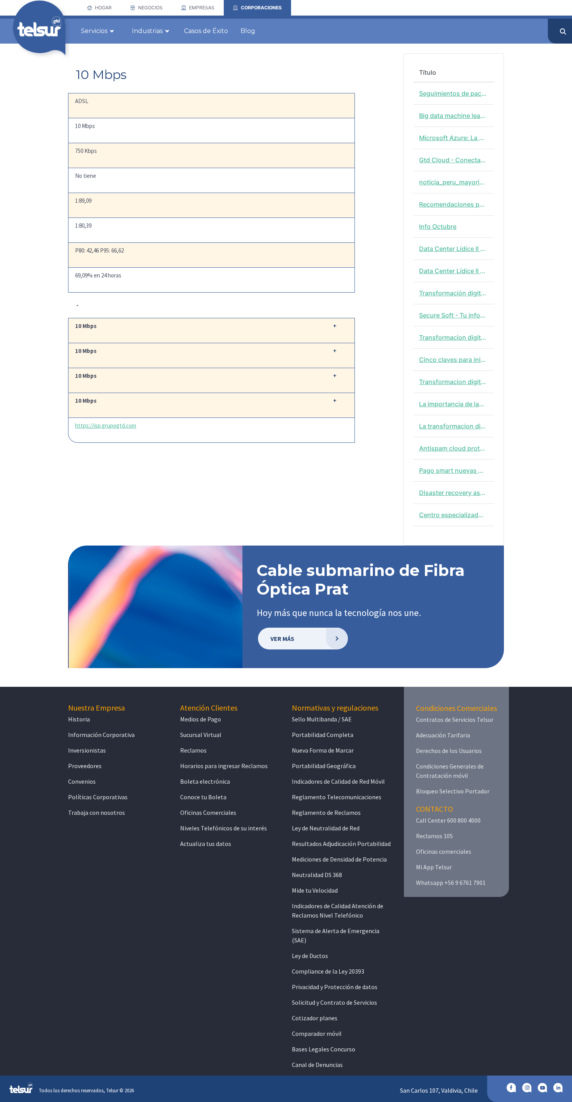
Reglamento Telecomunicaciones (336, 797)
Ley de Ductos (310, 956)
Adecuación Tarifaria (443, 735)
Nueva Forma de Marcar (323, 750)
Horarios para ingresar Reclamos (224, 766)
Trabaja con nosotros (96, 812)
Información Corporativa (101, 735)
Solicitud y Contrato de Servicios (334, 1002)
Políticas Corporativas (98, 797)
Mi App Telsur (434, 867)
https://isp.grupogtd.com (105, 425)
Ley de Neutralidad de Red (326, 828)
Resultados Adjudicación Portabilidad (341, 844)
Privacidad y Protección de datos (334, 987)
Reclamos (193, 750)
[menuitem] (99, 8)
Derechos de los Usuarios (449, 751)
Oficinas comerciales (443, 851)
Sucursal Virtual (200, 735)
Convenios (82, 781)
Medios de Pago (200, 719)
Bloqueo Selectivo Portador (453, 791)
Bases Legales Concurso (323, 1049)
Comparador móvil (317, 1033)
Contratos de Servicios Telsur (454, 719)
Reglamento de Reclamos (326, 812)
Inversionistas (87, 750)
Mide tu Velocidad (315, 890)
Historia (79, 719)
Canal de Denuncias (317, 1065)
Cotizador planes (314, 1018)
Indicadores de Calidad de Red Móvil (338, 781)
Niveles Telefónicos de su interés (223, 828)
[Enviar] (563, 31)
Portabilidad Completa (322, 735)
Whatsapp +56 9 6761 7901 (451, 882)
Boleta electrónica (205, 781)
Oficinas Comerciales (208, 812)
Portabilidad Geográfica (324, 766)
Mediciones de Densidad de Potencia (339, 859)
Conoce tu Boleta (203, 797)
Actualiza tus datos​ (205, 844)
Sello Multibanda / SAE (322, 719)
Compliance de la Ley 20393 (328, 971)
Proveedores (85, 766)
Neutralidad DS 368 (317, 875)
